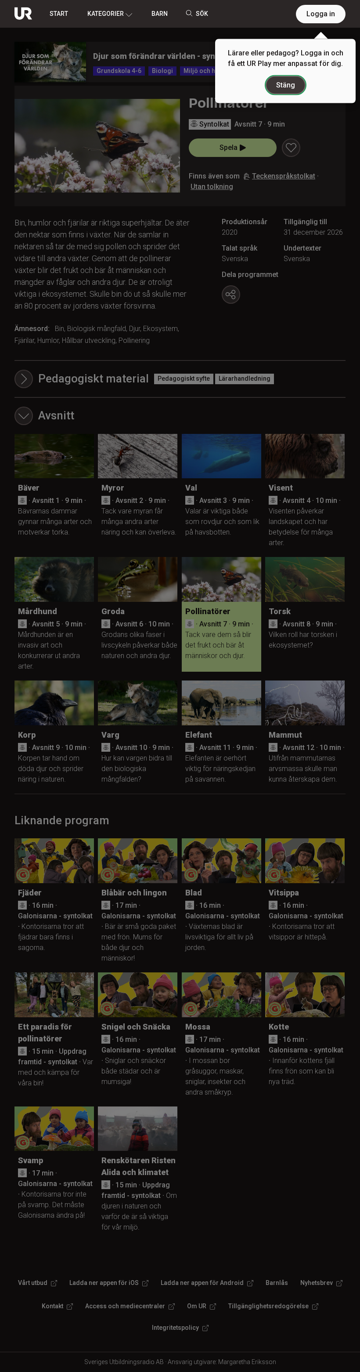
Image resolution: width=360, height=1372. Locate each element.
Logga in (320, 14)
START (59, 13)
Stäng (285, 85)
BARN (159, 13)
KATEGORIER (105, 13)
